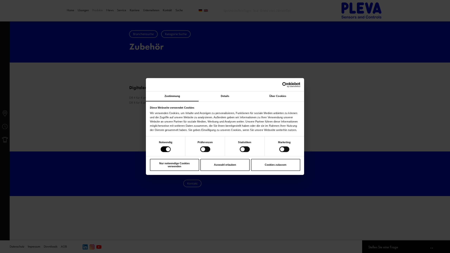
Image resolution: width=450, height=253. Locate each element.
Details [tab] (225, 96)
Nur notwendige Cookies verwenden (174, 165)
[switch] (205, 149)
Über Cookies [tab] (277, 96)
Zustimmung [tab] (172, 96)
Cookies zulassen (275, 164)
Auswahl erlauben (225, 164)
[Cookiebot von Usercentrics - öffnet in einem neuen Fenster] (284, 84)
